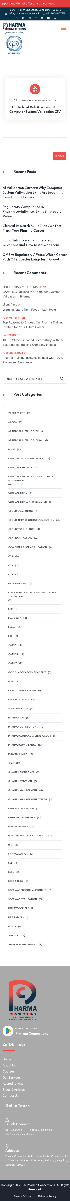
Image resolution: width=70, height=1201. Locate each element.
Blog (11, 449)
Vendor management (22, 945)
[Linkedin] (23, 16)
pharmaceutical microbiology (29, 736)
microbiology (18, 709)
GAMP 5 (13, 654)
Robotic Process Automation (28, 836)
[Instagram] (36, 16)
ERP (10, 609)
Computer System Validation (37, 100)
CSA (10, 556)
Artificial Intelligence (23, 431)
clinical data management (26, 458)
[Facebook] (29, 16)
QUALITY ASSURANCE (21, 772)
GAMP (12, 645)
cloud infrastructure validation (31, 520)
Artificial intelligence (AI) (25, 440)
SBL (10, 863)
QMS (11, 763)
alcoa (12, 422)
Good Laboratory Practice (27, 672)
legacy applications (22, 690)
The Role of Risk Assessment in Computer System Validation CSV (35, 110)
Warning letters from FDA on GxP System (30, 309)
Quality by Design (20, 781)
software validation (22, 899)
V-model (14, 935)
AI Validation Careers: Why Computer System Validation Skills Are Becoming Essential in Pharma (33, 192)
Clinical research (20, 468)
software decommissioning (27, 890)
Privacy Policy (47, 1196)
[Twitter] (48, 16)
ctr (10, 574)
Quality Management (22, 790)
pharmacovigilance (22, 745)
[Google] (54, 16)
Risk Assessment (19, 827)
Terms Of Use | (24, 1196)
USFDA (12, 926)
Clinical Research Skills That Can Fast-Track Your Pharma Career (33, 228)
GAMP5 (12, 663)
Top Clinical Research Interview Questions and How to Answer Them (31, 243)
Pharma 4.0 (16, 718)
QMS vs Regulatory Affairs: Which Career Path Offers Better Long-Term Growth (35, 257)
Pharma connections (23, 727)
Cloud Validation (20, 538)
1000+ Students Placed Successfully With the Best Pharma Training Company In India (33, 342)
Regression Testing (21, 808)
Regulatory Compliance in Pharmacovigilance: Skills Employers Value (32, 212)
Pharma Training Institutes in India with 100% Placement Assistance (33, 360)
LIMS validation (18, 700)
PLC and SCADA (17, 754)
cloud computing (20, 511)
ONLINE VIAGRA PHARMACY (22, 287)
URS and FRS (16, 917)
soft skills (15, 881)
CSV (10, 565)
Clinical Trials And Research (27, 502)
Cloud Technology (21, 529)
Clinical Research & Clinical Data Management (31, 479)
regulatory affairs (21, 818)
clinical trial (17, 493)
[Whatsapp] (17, 16)
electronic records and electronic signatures (32, 595)
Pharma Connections (31, 1033)
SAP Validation (18, 854)
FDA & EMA (14, 618)
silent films (10, 304)
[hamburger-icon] (63, 28)
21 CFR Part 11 (16, 413)
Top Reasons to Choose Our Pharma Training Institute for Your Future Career (33, 325)
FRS (10, 636)
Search (59, 156)
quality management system (27, 799)
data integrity (18, 584)
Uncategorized (18, 908)
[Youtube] (42, 16)
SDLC (11, 872)
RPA (10, 845)
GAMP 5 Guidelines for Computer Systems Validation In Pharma (31, 294)
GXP (10, 681)
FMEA (11, 627)
